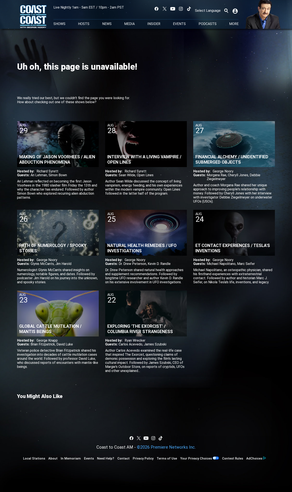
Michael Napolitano (221, 264)
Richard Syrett (47, 171)
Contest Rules (232, 458)
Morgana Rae (216, 175)
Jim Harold (63, 264)
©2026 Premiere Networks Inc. (166, 447)
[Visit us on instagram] (180, 8)
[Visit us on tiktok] (189, 8)
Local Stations (34, 458)
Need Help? (105, 458)
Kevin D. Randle (159, 264)
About (53, 458)
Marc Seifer (246, 264)
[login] (236, 11)
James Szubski (155, 344)
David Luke (64, 344)
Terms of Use (167, 458)
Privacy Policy (143, 458)
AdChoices (254, 458)
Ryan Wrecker (135, 340)
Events (179, 24)
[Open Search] (226, 10)
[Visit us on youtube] (172, 8)
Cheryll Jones (238, 175)
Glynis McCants (42, 264)
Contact (123, 458)
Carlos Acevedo (130, 344)
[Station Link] (33, 17)
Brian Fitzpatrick (43, 344)
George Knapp (47, 340)
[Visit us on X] (164, 8)
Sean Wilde (127, 175)
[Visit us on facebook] (156, 8)
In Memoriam (71, 458)
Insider (153, 24)
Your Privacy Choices (196, 458)
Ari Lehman (39, 175)
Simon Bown (58, 175)
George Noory (223, 171)
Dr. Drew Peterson (132, 264)
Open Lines (145, 175)
